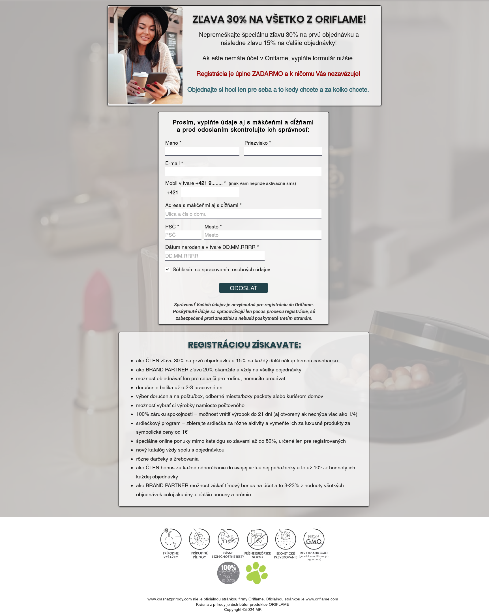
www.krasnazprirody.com (169, 599)
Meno (171, 143)
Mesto (211, 226)
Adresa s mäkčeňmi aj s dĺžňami (201, 205)
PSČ (170, 226)
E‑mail (172, 163)
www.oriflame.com (322, 599)
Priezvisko (256, 143)
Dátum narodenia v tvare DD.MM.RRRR (210, 247)
